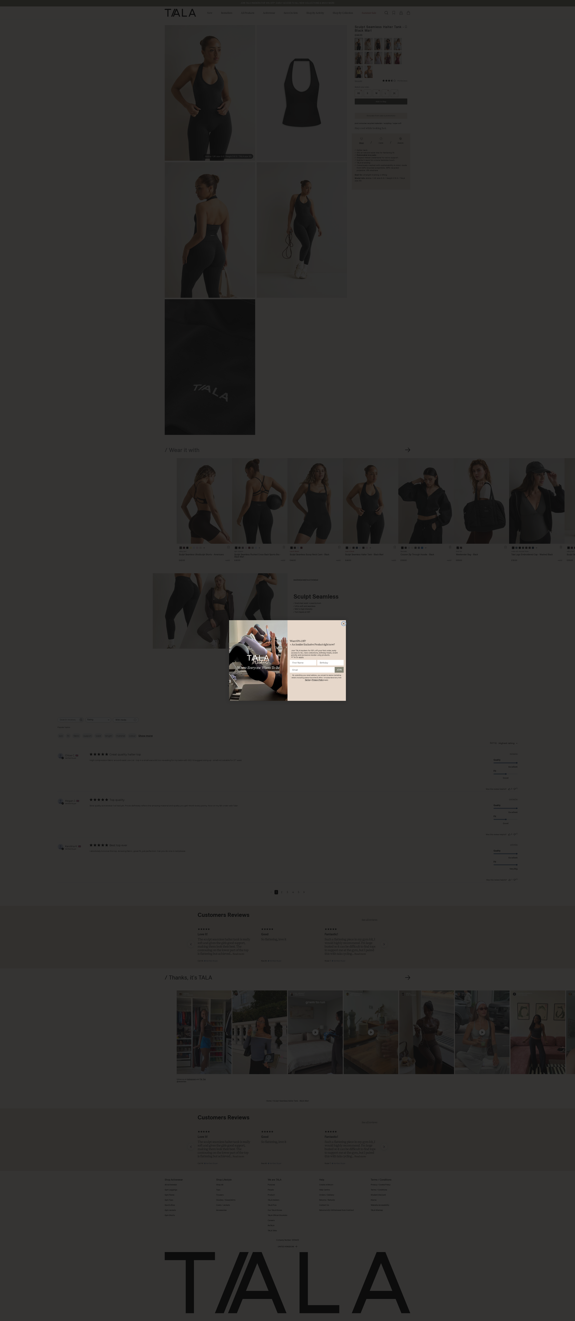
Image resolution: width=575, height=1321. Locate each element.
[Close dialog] (343, 623)
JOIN (339, 669)
